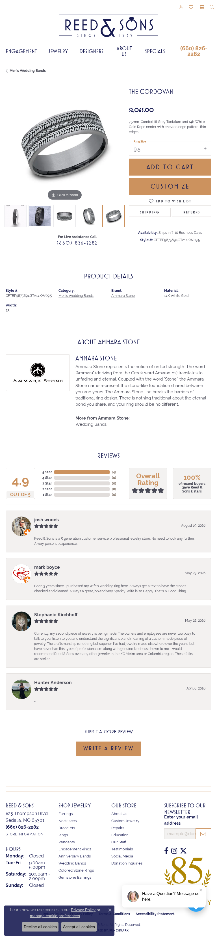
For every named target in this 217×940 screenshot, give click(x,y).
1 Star (47, 495)
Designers (91, 51)
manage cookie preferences (55, 915)
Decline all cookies (40, 926)
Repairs (117, 828)
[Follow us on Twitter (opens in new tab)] (183, 851)
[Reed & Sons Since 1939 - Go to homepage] (108, 21)
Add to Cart (170, 167)
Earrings (65, 814)
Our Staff (118, 842)
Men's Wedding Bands (28, 71)
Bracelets (66, 828)
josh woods (46, 519)
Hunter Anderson (53, 682)
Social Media (122, 856)
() (114, 472)
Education (120, 835)
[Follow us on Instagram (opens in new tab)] (174, 851)
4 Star (47, 478)
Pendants (66, 842)
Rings (63, 835)
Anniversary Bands (74, 856)
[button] (181, 7)
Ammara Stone (123, 296)
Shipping (149, 212)
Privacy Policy (83, 909)
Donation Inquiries (126, 863)
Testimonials (122, 849)
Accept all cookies (79, 926)
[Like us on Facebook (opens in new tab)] (166, 851)
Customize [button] (170, 186)
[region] (64, 143)
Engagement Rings (74, 849)
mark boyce (47, 567)
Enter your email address (181, 820)
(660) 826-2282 (193, 51)
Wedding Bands (91, 424)
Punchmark (119, 930)
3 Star (47, 483)
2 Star (47, 489)
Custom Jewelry (125, 821)
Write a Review (108, 748)
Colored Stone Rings (76, 870)
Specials (155, 51)
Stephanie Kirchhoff (55, 614)
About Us (124, 51)
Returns (191, 212)
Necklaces (67, 821)
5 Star (47, 472)
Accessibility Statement (155, 914)
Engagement (21, 51)
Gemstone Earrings (74, 877)
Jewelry (58, 51)
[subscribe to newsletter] (203, 833)
